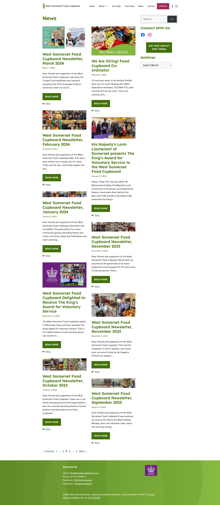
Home (92, 6)
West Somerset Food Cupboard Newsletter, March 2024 (63, 59)
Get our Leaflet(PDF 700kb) (159, 47)
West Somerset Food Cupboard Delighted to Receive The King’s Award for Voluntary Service (64, 302)
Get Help (116, 6)
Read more (51, 96)
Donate (163, 6)
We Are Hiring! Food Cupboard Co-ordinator (110, 65)
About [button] (102, 6)
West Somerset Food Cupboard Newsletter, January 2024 (63, 207)
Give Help (129, 6)
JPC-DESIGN (94, 497)
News (140, 6)
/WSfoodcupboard (83, 480)
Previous (48, 451)
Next (83, 451)
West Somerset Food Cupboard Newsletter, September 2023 (112, 398)
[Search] (172, 19)
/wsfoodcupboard (83, 483)
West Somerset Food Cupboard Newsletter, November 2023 (112, 327)
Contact (151, 6)
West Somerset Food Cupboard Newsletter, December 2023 (112, 241)
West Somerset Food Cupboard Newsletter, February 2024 (63, 140)
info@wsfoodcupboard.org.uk (84, 473)
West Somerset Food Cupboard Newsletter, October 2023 (63, 381)
